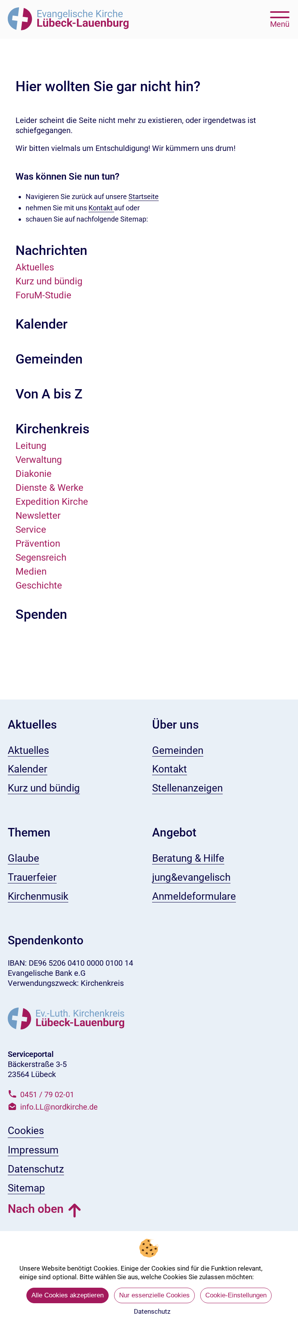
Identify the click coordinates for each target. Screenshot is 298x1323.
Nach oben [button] (36, 1209)
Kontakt (101, 208)
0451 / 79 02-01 (47, 1094)
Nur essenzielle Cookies (154, 1295)
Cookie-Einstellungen (236, 1295)
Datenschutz (152, 1311)
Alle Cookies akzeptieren (67, 1295)
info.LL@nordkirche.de (59, 1107)
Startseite (143, 196)
